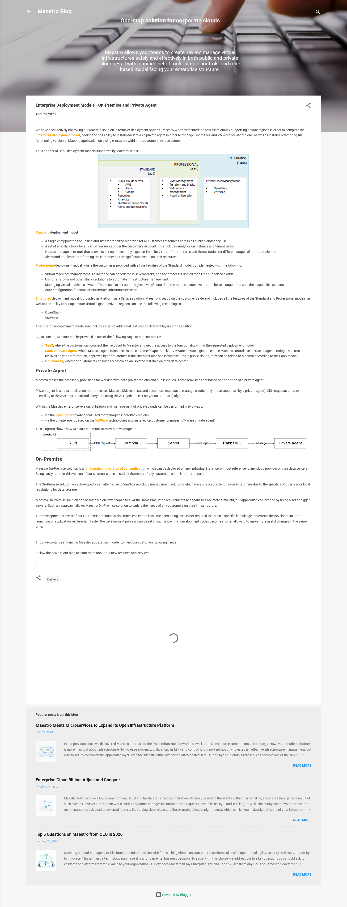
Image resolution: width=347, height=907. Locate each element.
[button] (308, 106)
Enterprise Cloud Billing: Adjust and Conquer (78, 779)
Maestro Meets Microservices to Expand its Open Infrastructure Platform (105, 725)
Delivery (53, 579)
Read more (302, 765)
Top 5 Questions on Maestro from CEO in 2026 (79, 834)
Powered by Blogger (176, 895)
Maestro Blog (55, 11)
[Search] (318, 13)
